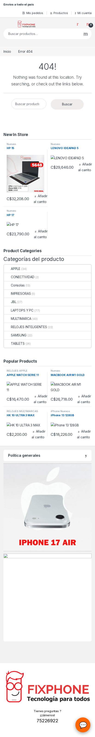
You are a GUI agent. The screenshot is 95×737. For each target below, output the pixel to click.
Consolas (18, 285)
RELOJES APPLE (17, 370)
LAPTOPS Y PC (22, 310)
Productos (60, 13)
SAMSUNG (19, 335)
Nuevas (11, 144)
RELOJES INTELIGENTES (29, 327)
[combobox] (41, 34)
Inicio (7, 51)
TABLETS (18, 343)
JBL (13, 302)
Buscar (86, 34)
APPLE (15, 269)
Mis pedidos (34, 13)
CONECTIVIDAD (22, 277)
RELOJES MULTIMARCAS (22, 411)
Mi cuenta (84, 13)
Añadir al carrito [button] (40, 199)
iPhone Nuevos (60, 411)
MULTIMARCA (21, 319)
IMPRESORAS (21, 293)
